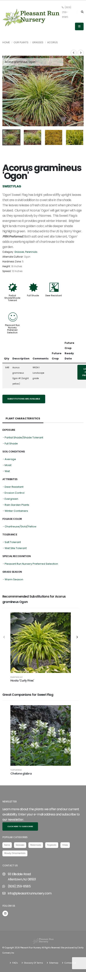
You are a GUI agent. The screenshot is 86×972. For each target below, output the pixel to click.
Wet (7, 471)
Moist (8, 465)
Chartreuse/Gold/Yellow (20, 526)
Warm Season (14, 579)
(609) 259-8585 (66, 12)
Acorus (52, 42)
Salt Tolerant (13, 542)
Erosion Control (14, 493)
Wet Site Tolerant (16, 548)
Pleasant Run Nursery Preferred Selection (12, 329)
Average (10, 459)
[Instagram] (5, 913)
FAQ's (15, 962)
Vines (65, 845)
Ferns (7, 845)
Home (6, 42)
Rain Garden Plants (17, 505)
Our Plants (21, 42)
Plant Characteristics (23, 418)
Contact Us (70, 962)
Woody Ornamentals (15, 853)
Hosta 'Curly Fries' (22, 681)
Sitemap (53, 962)
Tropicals (51, 845)
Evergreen (11, 499)
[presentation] (7, 91)
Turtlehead (16, 770)
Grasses (37, 42)
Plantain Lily (16, 677)
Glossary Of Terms (33, 962)
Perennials (31, 252)
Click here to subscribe (20, 826)
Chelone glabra (21, 774)
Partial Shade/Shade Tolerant (12, 298)
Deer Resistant (53, 295)
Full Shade (33, 295)
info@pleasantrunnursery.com (29, 893)
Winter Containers (16, 511)
